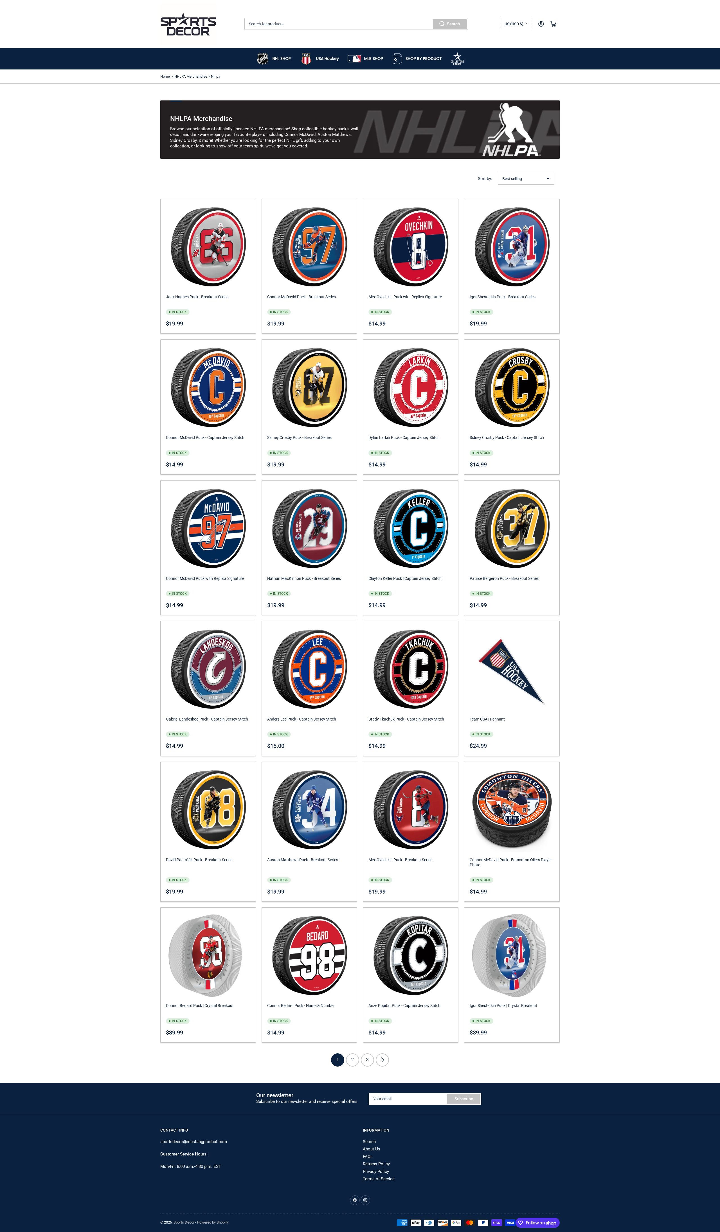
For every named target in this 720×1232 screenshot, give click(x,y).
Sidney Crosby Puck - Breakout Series (299, 437)
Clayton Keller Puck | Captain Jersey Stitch (405, 578)
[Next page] (382, 1060)
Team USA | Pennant (487, 719)
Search (453, 23)
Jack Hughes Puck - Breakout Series (197, 297)
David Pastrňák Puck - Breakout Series (199, 860)
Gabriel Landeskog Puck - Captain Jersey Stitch (207, 719)
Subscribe (463, 1098)
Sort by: (485, 178)
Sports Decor (184, 1222)
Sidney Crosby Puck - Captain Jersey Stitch (507, 437)
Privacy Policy (376, 1171)
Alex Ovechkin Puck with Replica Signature (405, 297)
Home (165, 76)
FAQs (368, 1156)
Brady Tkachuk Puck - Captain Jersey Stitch (406, 719)
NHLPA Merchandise (190, 76)
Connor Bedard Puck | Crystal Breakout (200, 1005)
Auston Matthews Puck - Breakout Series (302, 860)
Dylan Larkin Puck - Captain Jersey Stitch (404, 437)
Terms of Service (379, 1178)
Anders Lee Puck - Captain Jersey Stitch (301, 719)
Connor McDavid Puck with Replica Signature (205, 578)
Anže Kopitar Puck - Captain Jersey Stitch (404, 1005)
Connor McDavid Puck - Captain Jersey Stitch (205, 437)
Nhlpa (215, 76)
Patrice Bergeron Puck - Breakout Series (504, 578)
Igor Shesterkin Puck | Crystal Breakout (503, 1005)
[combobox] (356, 24)
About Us (371, 1149)
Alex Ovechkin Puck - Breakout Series (400, 860)
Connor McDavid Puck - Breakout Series (301, 297)
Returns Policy (376, 1163)
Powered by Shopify (213, 1222)
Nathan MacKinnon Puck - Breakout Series (304, 578)
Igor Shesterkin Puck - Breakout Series (503, 297)
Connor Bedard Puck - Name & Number (301, 1005)
